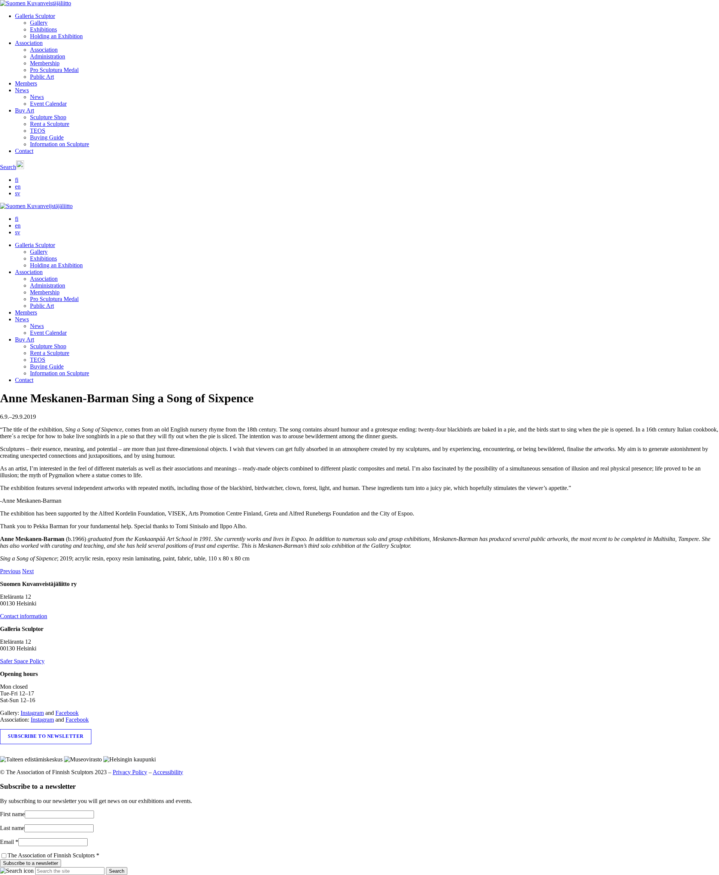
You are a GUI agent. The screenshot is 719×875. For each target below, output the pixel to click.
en (18, 186)
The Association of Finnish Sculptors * (53, 855)
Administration (47, 56)
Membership (45, 63)
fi (16, 180)
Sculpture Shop (48, 117)
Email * (9, 842)
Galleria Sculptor (35, 16)
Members (26, 83)
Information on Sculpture (59, 144)
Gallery (39, 22)
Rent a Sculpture (49, 124)
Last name (12, 828)
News (22, 90)
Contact (24, 151)
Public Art (42, 76)
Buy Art (24, 110)
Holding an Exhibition (56, 36)
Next (28, 571)
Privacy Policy (130, 772)
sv (17, 193)
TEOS (37, 130)
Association (29, 43)
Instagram (32, 713)
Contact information (23, 616)
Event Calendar (48, 103)
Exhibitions (43, 29)
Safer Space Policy (22, 661)
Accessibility (168, 772)
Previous (10, 571)
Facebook (67, 713)
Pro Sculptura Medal (54, 70)
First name (12, 814)
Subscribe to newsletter (46, 736)
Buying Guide (47, 137)
